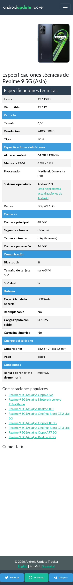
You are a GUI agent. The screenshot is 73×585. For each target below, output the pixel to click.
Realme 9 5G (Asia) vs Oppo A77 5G (33, 432)
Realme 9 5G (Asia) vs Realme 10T (31, 409)
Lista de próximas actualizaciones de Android (50, 193)
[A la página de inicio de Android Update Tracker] (23, 7)
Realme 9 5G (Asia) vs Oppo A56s (31, 395)
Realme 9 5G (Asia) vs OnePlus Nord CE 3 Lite (39, 427)
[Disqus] (36, 503)
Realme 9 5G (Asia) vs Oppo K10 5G (33, 423)
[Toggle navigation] (65, 7)
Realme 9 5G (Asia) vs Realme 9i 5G (32, 437)
